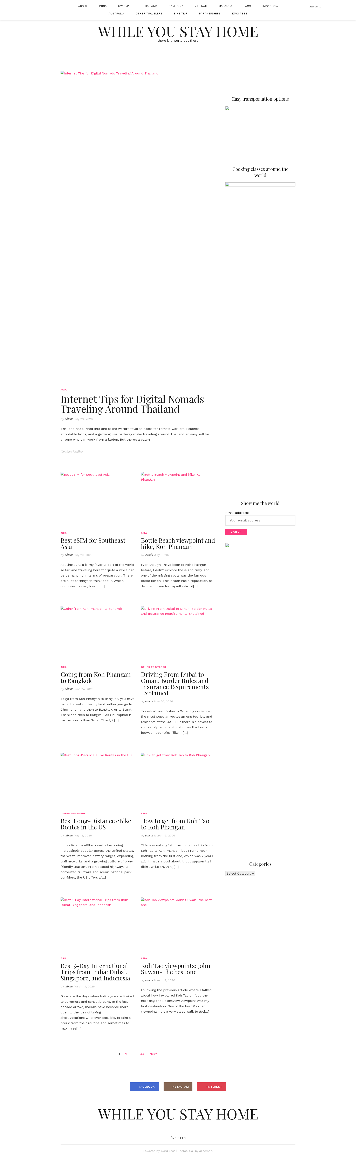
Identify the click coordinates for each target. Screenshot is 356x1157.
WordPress (168, 1150)
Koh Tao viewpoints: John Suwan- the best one (175, 968)
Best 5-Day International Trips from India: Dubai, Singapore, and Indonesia (95, 971)
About (83, 6)
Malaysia (225, 6)
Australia (116, 13)
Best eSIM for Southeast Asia (93, 543)
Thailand (150, 6)
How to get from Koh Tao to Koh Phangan (175, 824)
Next (153, 1054)
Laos (247, 6)
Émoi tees (239, 13)
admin (69, 419)
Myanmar (125, 6)
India (103, 6)
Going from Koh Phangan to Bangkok (96, 677)
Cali (191, 1150)
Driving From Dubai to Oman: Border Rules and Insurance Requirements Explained (175, 683)
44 (142, 1054)
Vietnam (201, 6)
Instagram (180, 1086)
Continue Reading (72, 452)
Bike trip (181, 13)
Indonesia (270, 6)
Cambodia (176, 6)
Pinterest (214, 1086)
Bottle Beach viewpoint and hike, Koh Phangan (178, 543)
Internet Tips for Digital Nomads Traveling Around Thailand (132, 403)
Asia (64, 389)
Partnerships (210, 13)
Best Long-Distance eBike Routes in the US (96, 824)
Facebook (147, 1086)
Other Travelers (149, 13)
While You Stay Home (178, 31)
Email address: (237, 513)
